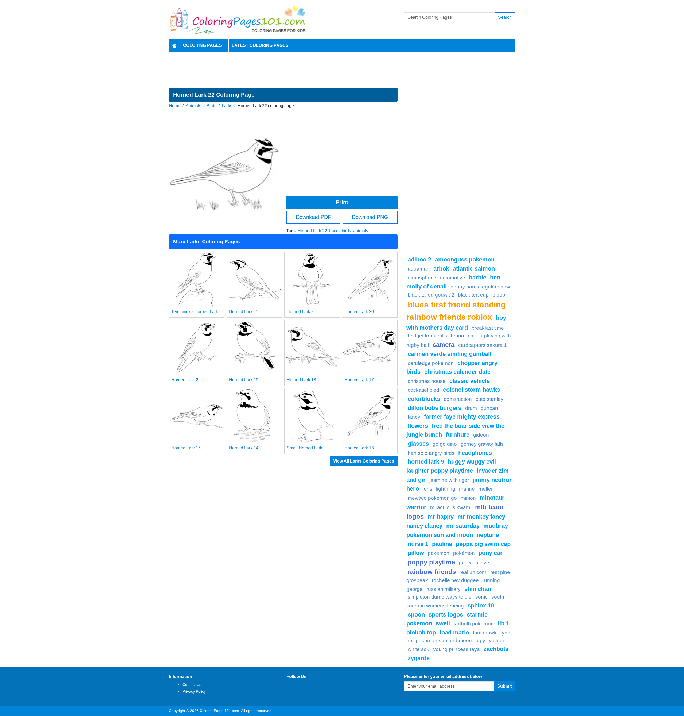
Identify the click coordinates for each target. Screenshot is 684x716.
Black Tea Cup (473, 295)
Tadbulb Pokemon (474, 623)
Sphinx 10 (481, 605)
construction (458, 399)
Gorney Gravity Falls (482, 444)
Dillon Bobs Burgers (434, 408)
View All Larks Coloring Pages (363, 461)
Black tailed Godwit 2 (431, 295)
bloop (498, 295)
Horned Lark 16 (186, 448)
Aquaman (419, 269)
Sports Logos (446, 614)
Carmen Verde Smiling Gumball (449, 354)
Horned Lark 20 (359, 311)
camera (443, 344)
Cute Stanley (489, 399)
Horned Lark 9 (426, 461)
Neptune (488, 535)
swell (443, 623)
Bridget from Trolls (427, 335)
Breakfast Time (488, 328)
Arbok (441, 268)
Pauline (442, 544)
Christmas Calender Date (457, 371)
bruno (457, 335)
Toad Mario (454, 632)
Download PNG (370, 217)
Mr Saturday (463, 525)
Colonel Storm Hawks (471, 389)
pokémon (464, 553)
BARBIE (477, 277)
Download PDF (313, 217)
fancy (414, 417)
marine (467, 489)
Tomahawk (485, 633)
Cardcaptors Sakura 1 (482, 345)
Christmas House (427, 381)
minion (468, 498)
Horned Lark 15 (243, 311)
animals (360, 231)
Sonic (481, 597)
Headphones (475, 452)
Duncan (489, 408)
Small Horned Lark (304, 448)
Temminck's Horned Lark (194, 311)
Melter (486, 489)
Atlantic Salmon (474, 268)
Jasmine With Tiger (449, 480)
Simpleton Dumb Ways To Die (440, 597)
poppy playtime (431, 562)
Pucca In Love (474, 562)
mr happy (441, 516)
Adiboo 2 (419, 259)
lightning (445, 489)
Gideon (481, 435)
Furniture (457, 434)
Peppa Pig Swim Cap (483, 544)
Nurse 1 (418, 544)
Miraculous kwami (450, 507)
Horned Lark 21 (301, 311)
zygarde (419, 658)
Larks (227, 105)
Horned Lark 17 (359, 380)
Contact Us (191, 684)
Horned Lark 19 (243, 380)
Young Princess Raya (456, 649)
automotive (452, 277)
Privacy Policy (194, 691)
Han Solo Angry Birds (431, 453)
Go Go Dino (445, 444)
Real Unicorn (473, 572)
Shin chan (477, 589)
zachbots (496, 649)
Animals (193, 105)
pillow (416, 552)
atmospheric (422, 277)
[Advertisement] (342, 70)
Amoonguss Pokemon (465, 259)
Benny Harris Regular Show (480, 287)
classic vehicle (469, 381)
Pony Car (491, 552)
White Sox (418, 649)
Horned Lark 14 (243, 448)
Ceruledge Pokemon (431, 363)
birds (346, 231)
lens (427, 489)
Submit (504, 686)
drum (471, 408)
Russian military (443, 589)
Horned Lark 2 (184, 380)
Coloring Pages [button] (202, 45)
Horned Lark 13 (359, 448)
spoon (416, 614)
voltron (496, 640)
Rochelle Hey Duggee (455, 580)
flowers (418, 425)
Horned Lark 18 (301, 380)
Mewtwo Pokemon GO (432, 498)
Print (342, 202)
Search (505, 17)
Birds (211, 105)
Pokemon (438, 553)
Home (174, 105)
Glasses (418, 443)
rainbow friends (432, 571)
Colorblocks (424, 398)
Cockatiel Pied (423, 390)
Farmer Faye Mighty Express (462, 416)
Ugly (480, 640)
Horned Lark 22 (312, 231)
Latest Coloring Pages (260, 45)
